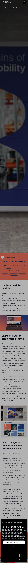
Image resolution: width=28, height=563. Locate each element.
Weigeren (14, 546)
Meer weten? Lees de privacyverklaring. (12, 538)
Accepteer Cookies (12, 542)
